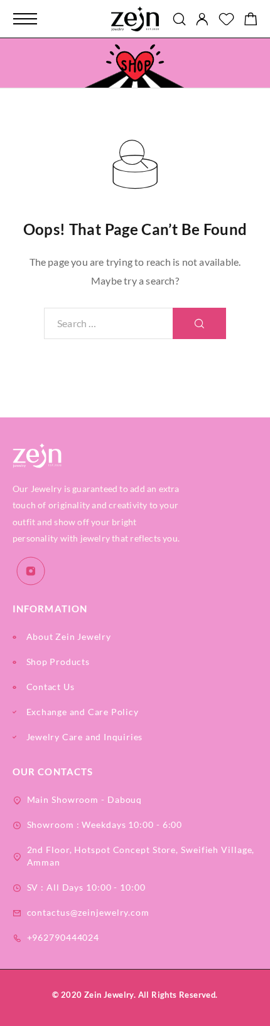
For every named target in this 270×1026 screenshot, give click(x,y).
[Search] (179, 19)
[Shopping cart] (250, 20)
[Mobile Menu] (25, 19)
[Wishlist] (226, 20)
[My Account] (202, 19)
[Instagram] (31, 571)
